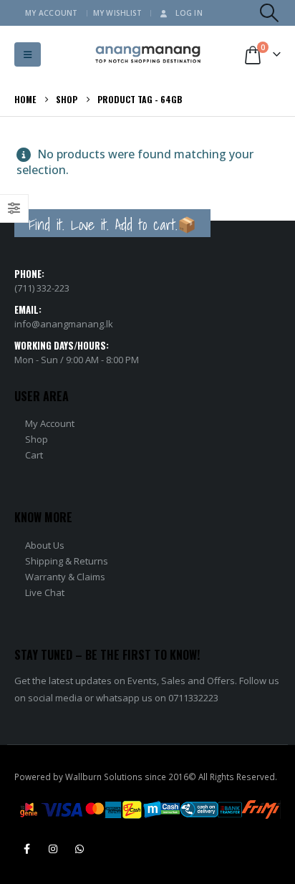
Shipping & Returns (66, 560)
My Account (51, 13)
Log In (189, 13)
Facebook (26, 849)
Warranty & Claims (65, 576)
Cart (34, 454)
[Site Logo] (147, 54)
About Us (44, 545)
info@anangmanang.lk (63, 323)
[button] (269, 13)
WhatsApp (79, 849)
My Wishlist (117, 13)
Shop (36, 439)
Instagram (53, 849)
